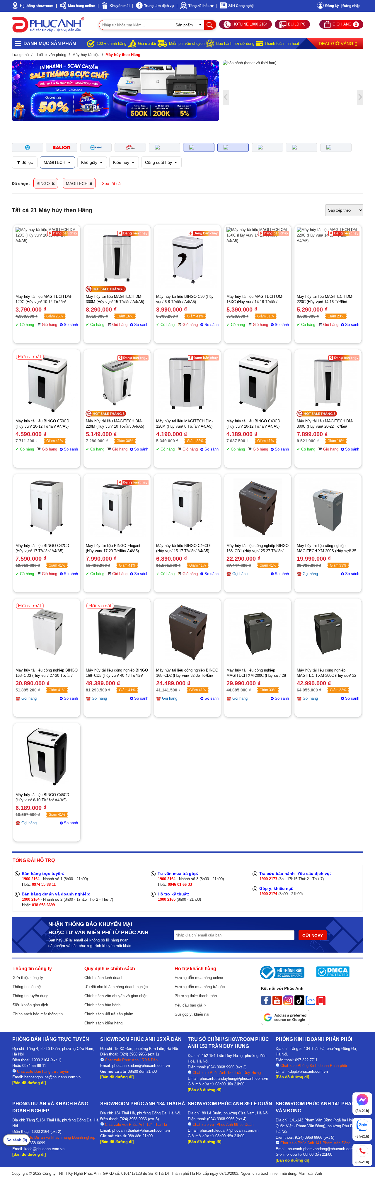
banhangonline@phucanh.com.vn (52, 1077)
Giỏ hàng (49, 324)
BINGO (44, 183)
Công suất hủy (159, 162)
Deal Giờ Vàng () (338, 43)
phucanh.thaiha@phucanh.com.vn (141, 1130)
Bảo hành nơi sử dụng (235, 43)
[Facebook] (266, 1004)
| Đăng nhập (350, 6)
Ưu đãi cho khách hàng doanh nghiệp (116, 987)
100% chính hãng (111, 43)
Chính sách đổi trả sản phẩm (108, 1014)
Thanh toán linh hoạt (282, 43)
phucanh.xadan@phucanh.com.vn (141, 1065)
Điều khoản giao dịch (30, 1005)
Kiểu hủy (121, 162)
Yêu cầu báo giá (189, 1005)
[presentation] (15, 91)
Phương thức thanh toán (196, 996)
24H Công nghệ (241, 6)
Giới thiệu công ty (28, 977)
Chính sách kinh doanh (103, 977)
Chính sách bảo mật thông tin (38, 1014)
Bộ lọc (26, 162)
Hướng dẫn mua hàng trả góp (200, 987)
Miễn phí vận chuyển (186, 43)
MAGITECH (55, 162)
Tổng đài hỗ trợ (201, 6)
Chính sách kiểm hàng (103, 1023)
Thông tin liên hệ (27, 987)
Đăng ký (332, 6)
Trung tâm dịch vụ (159, 6)
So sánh (71, 324)
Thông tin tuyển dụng (30, 996)
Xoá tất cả (111, 183)
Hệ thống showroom (36, 6)
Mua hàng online (81, 6)
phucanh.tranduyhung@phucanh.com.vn (234, 1078)
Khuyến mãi (119, 6)
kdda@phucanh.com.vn (44, 1149)
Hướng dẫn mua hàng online (199, 977)
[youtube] (277, 1004)
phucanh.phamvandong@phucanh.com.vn (323, 1149)
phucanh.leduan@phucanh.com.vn (229, 1130)
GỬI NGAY (312, 935)
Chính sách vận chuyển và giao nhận (115, 996)
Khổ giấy (89, 162)
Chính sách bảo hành (102, 1005)
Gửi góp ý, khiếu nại (192, 1014)
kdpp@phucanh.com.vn (308, 1071)
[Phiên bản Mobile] (320, 1004)
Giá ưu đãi (147, 43)
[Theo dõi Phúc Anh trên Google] (285, 1023)
